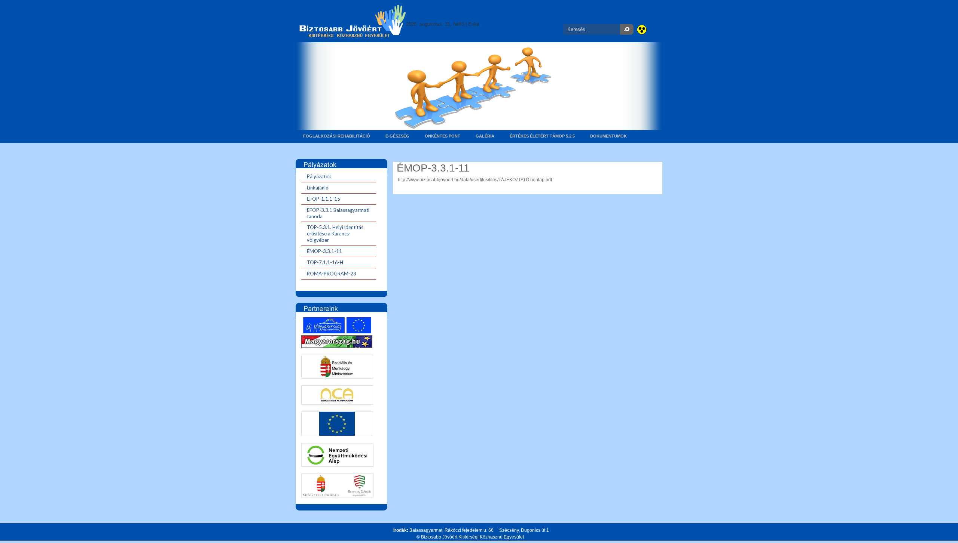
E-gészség (397, 136)
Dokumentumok (608, 136)
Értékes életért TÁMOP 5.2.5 (542, 136)
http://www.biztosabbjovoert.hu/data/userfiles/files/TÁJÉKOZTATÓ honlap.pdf (475, 179)
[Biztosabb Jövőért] (352, 20)
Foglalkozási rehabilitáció (336, 136)
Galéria (485, 136)
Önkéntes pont (442, 136)
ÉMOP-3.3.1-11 (433, 168)
